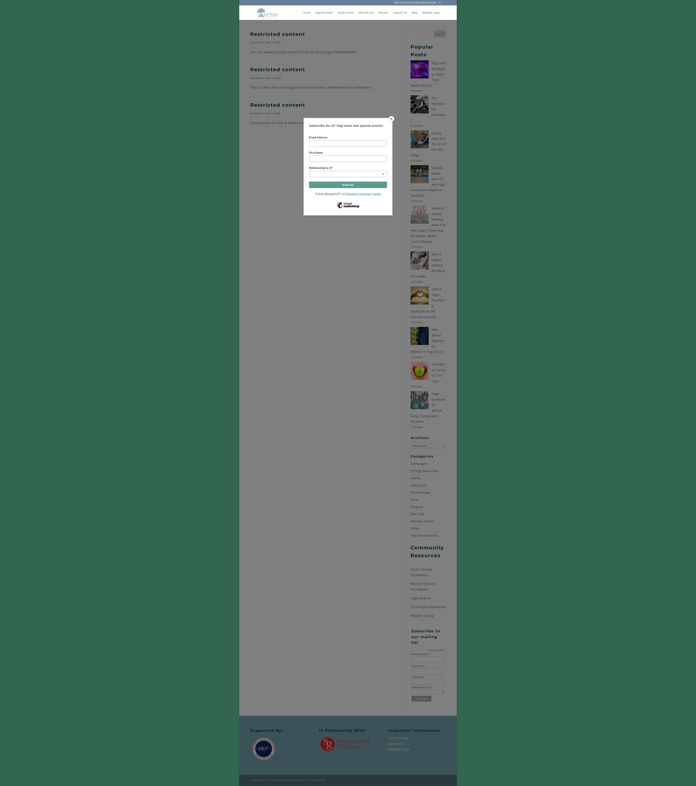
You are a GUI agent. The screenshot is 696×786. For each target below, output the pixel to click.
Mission (383, 12)
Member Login (431, 12)
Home (306, 12)
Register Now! (324, 12)
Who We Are (366, 12)
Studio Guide (345, 12)
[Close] (391, 119)
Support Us (400, 12)
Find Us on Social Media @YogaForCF (415, 3)
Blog (414, 12)
